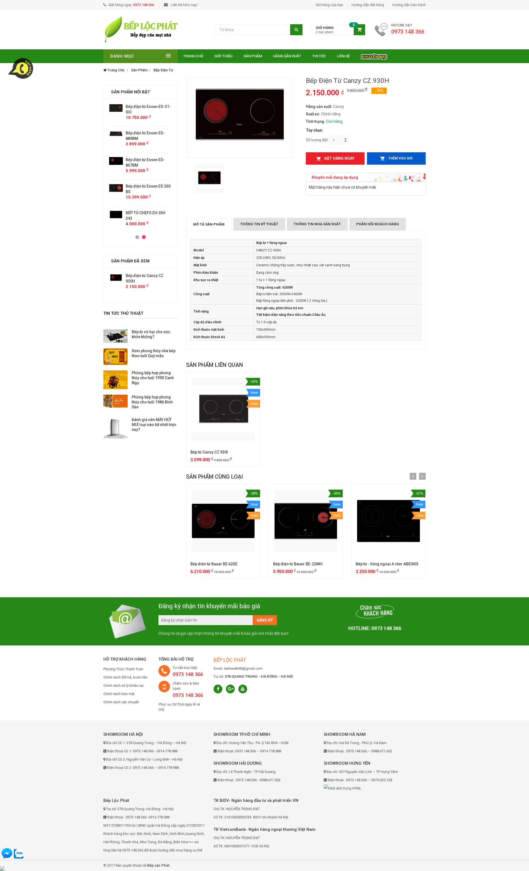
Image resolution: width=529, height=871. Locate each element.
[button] (338, 30)
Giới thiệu (223, 56)
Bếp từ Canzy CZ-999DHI (164, 186)
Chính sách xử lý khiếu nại (123, 685)
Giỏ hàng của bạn (329, 5)
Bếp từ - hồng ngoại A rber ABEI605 (387, 564)
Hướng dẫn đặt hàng (368, 5)
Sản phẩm (253, 56)
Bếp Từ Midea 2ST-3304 (163, 207)
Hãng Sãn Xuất (287, 56)
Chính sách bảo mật (119, 694)
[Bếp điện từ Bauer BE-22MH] (305, 521)
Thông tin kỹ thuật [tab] (259, 224)
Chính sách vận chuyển (121, 702)
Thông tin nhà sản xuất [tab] (317, 224)
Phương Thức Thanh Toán (123, 669)
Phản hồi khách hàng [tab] (377, 224)
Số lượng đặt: (317, 140)
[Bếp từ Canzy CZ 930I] (223, 409)
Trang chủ (193, 56)
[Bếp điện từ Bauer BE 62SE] (223, 521)
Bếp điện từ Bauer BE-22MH (297, 564)
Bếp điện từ (163, 70)
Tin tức (319, 56)
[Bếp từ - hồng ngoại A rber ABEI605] (388, 521)
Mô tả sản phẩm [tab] (209, 224)
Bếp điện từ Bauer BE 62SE (213, 564)
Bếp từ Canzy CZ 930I (209, 452)
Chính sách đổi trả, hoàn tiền (125, 677)
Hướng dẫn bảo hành (409, 5)
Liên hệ (343, 56)
